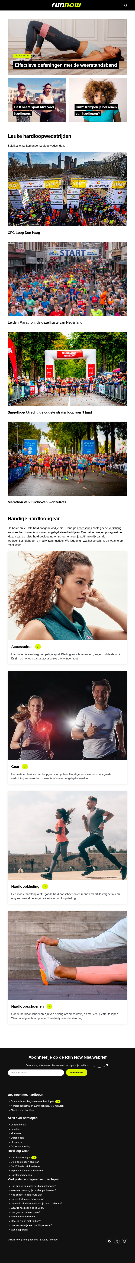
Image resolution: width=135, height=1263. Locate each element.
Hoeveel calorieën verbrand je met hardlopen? (36, 1203)
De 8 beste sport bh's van (25, 1161)
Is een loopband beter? (24, 1216)
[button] (9, 5)
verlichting (115, 528)
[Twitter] (117, 1241)
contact (54, 1239)
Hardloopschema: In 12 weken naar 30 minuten (37, 1105)
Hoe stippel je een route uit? (26, 1194)
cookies (34, 1239)
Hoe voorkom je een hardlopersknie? (31, 1225)
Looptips (15, 1129)
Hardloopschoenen (21, 1175)
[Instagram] (124, 1241)
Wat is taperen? (19, 1229)
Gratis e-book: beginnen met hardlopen (32, 1101)
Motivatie (16, 1133)
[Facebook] (109, 1241)
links (24, 1239)
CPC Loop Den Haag (24, 233)
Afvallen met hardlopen (23, 1110)
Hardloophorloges (21, 1157)
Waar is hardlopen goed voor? (27, 1207)
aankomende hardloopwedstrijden (42, 145)
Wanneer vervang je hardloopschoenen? (33, 1190)
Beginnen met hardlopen (25, 1094)
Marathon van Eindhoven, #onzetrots (37, 502)
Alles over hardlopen (22, 1118)
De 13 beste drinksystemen (26, 1166)
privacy (44, 1239)
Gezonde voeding (20, 1146)
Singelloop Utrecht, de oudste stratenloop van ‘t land (50, 412)
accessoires (84, 528)
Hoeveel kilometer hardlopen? (27, 1199)
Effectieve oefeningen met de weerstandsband (66, 65)
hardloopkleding (43, 536)
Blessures (16, 1142)
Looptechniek (18, 1124)
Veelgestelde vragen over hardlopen (33, 1179)
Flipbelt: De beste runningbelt (27, 1170)
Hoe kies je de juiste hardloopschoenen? (33, 1186)
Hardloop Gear (18, 1151)
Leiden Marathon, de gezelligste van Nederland (45, 322)
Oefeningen (22, 56)
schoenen (64, 536)
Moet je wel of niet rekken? (26, 1220)
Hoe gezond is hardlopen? (25, 1212)
